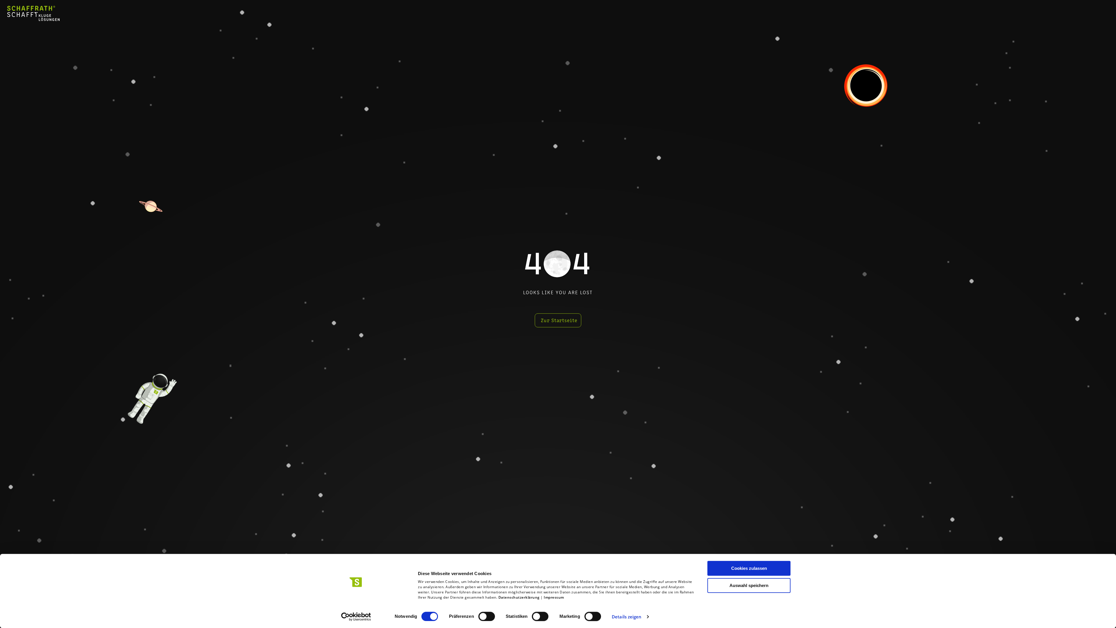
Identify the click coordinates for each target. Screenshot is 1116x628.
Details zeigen (626, 617)
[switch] (486, 616)
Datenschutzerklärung (519, 597)
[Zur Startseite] (33, 19)
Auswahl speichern (748, 585)
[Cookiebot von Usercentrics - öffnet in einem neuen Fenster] (356, 616)
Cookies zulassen (749, 568)
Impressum (554, 597)
